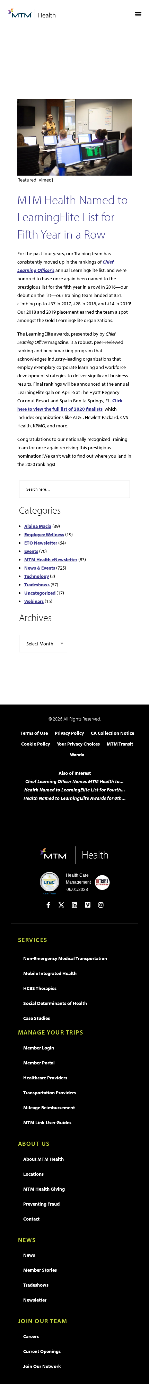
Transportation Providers (49, 1092)
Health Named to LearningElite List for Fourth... (74, 790)
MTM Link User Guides (47, 1122)
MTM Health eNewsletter (50, 559)
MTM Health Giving (44, 1189)
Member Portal (39, 1063)
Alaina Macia (37, 526)
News (29, 1255)
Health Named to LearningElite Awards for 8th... (75, 798)
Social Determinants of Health (55, 1003)
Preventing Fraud (41, 1204)
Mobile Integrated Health (50, 973)
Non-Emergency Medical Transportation (65, 958)
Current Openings (42, 1351)
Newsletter (34, 1300)
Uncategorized (39, 593)
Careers (31, 1336)
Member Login (38, 1048)
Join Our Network (42, 1366)
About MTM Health (43, 1159)
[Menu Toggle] (138, 13)
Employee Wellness (44, 534)
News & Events (39, 568)
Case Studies (36, 1018)
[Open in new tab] (48, 905)
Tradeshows (37, 584)
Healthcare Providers (45, 1078)
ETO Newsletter (40, 543)
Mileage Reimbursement (49, 1107)
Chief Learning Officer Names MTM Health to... (74, 781)
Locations (33, 1174)
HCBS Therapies (39, 988)
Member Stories (40, 1270)
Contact (31, 1219)
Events (31, 551)
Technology (36, 576)
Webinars (34, 601)
